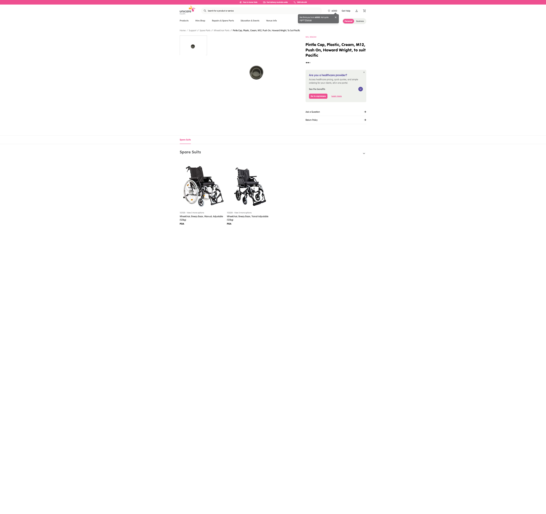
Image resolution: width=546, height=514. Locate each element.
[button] (273, 153)
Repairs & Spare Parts (223, 20)
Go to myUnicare (318, 96)
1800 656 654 (302, 2)
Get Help (346, 10)
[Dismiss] (335, 17)
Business (360, 21)
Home (183, 30)
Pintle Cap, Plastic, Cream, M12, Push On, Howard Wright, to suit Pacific (266, 30)
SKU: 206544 (311, 37)
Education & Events (250, 20)
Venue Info (271, 20)
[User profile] (356, 11)
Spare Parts (205, 30)
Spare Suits (185, 139)
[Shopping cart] (364, 11)
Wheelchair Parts (221, 30)
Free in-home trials (250, 2)
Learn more (336, 96)
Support (192, 30)
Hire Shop (200, 20)
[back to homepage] (187, 9)
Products (184, 20)
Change (308, 20)
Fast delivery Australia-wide (277, 2)
